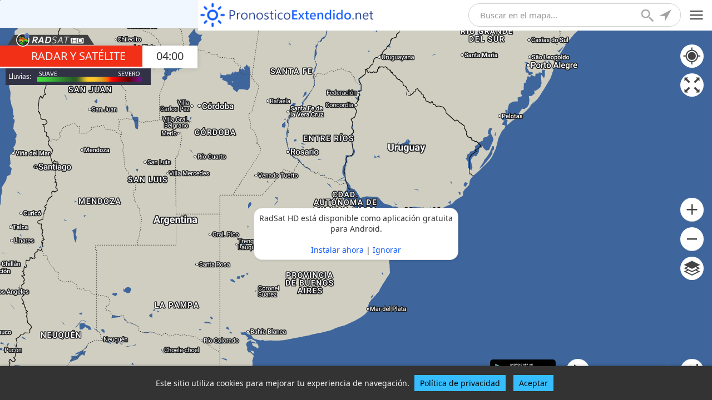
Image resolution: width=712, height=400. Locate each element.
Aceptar (533, 383)
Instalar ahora (337, 249)
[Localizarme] (666, 17)
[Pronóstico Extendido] (287, 15)
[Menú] (696, 15)
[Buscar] (648, 17)
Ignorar (387, 249)
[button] (692, 210)
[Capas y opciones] (692, 268)
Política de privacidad (460, 383)
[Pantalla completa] (692, 85)
